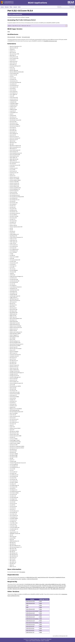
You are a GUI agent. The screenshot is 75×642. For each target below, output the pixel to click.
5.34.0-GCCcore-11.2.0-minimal (32, 618)
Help (19, 7)
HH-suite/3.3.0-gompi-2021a (36, 585)
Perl (15, 594)
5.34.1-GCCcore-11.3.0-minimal (32, 614)
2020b (40, 624)
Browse (7, 7)
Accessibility (47, 640)
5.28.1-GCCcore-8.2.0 (30, 630)
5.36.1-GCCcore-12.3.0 (30, 609)
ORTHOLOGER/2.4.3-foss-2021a (38, 587)
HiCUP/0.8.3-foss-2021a (47, 585)
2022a (40, 614)
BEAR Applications (37, 3)
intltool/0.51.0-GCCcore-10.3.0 (14, 587)
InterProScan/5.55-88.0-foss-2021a (59, 585)
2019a (40, 630)
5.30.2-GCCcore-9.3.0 (30, 626)
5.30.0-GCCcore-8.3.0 (30, 628)
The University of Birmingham (46, 639)
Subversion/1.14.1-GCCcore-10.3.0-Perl (20, 588)
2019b (40, 628)
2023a (40, 609)
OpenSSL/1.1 (24, 578)
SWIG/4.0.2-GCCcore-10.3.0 (33, 588)
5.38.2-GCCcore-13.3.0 (30, 603)
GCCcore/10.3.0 (52, 577)
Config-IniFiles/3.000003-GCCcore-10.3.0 (53, 584)
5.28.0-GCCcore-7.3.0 (30, 632)
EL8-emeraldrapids (11, 37)
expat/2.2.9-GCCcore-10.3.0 (43, 577)
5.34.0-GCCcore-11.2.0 (30, 620)
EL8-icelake (18, 37)
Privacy (27, 640)
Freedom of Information (36, 640)
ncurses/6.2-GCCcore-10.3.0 (15, 578)
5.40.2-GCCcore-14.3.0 (30, 601)
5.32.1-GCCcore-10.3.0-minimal (32, 622)
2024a (40, 603)
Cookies (42, 640)
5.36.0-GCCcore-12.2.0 (30, 613)
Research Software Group (35, 639)
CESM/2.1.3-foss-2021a (39, 584)
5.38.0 (27, 605)
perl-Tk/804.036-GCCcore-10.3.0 (52, 587)
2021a (9, 31)
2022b (40, 611)
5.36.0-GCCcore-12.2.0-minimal (32, 611)
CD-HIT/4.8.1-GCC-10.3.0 (30, 584)
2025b (40, 601)
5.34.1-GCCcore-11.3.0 (30, 616)
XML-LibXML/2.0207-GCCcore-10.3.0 (58, 588)
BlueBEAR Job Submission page (50, 41)
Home (2, 7)
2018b (40, 632)
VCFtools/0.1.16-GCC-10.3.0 (44, 588)
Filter (11, 7)
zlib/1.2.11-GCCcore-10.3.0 (32, 578)
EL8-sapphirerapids (26, 37)
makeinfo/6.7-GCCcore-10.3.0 (26, 587)
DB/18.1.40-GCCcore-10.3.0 (32, 577)
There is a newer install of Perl (15, 14)
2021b (40, 618)
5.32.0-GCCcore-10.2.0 (30, 624)
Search (15, 7)
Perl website (22, 572)
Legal (30, 640)
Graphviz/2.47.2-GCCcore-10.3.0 (23, 585)
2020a (40, 626)
